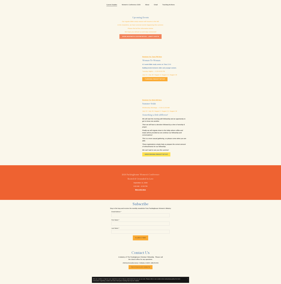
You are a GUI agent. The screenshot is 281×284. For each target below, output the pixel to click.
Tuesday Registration (155, 79)
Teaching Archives (168, 4)
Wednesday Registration (156, 154)
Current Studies (111, 4)
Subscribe (140, 238)
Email (156, 4)
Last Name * (115, 228)
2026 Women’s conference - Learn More (140, 36)
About (147, 4)
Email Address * (116, 211)
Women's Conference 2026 (131, 4)
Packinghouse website (140, 267)
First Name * (115, 220)
